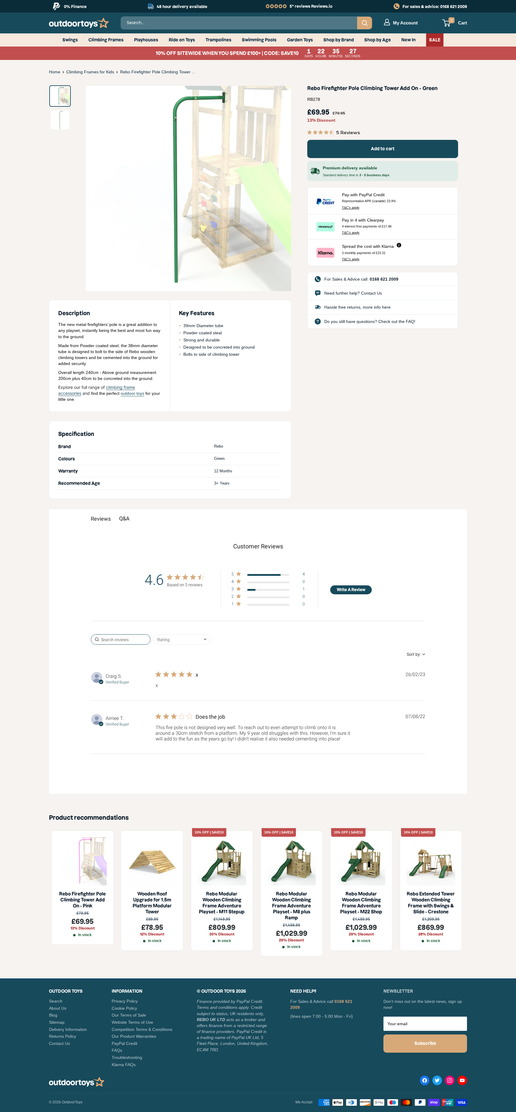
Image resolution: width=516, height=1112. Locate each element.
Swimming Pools (259, 40)
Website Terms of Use (132, 1022)
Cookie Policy (124, 1008)
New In (408, 40)
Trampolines (218, 40)
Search (55, 1001)
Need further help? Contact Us (353, 293)
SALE (434, 40)
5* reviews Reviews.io (311, 6)
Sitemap (56, 1022)
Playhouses (146, 40)
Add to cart (382, 148)
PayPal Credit (124, 1043)
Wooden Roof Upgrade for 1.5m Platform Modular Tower (152, 902)
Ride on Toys (182, 40)
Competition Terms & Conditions (142, 1029)
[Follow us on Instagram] (449, 1082)
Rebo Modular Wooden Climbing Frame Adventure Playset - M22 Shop (361, 902)
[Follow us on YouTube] (462, 1082)
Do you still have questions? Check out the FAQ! (369, 321)
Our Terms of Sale (129, 1015)
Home (54, 71)
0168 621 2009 (453, 6)
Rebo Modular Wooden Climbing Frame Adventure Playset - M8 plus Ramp (291, 905)
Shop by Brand (338, 40)
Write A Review (351, 589)
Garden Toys (300, 40)
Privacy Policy (125, 1001)
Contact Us (59, 1043)
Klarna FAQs (124, 1064)
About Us (57, 1008)
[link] (268, 605)
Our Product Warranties (134, 1036)
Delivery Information (68, 1029)
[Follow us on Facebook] (424, 1082)
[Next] (277, 188)
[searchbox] (120, 639)
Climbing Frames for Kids (90, 71)
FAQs (117, 1050)
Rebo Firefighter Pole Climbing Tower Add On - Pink (82, 899)
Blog (53, 1015)
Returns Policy (62, 1036)
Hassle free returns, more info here (357, 307)
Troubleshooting (127, 1057)
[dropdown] (182, 639)
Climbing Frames (106, 40)
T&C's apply (351, 207)
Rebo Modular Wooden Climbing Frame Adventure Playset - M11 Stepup (222, 902)
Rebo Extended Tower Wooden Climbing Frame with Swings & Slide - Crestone (431, 902)
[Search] (364, 23)
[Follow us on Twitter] (437, 1082)
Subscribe (425, 1043)
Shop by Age (377, 40)
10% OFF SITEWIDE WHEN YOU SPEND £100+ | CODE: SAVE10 (258, 53)
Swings (70, 40)
